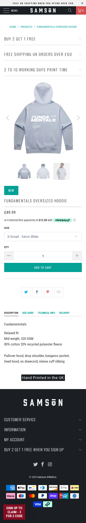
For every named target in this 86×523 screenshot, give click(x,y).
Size (6, 227)
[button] (14, 512)
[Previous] (8, 118)
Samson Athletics (46, 477)
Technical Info (46, 312)
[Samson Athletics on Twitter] (35, 465)
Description (11, 312)
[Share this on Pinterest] (47, 292)
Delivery (64, 312)
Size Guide (28, 312)
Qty (6, 247)
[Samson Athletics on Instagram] (50, 465)
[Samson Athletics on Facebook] (43, 465)
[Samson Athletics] (43, 10)
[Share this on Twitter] (26, 292)
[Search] (71, 10)
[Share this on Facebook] (36, 292)
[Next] (77, 118)
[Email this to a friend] (58, 292)
